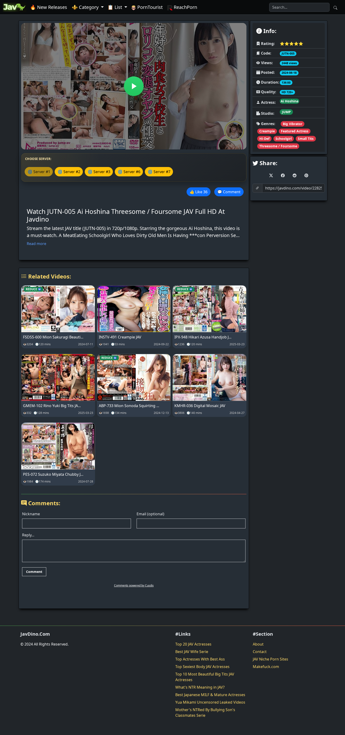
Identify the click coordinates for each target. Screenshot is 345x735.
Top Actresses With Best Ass (200, 659)
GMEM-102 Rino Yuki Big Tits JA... (52, 405)
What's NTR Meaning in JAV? (200, 687)
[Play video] (134, 86)
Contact (260, 651)
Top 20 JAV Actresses (193, 644)
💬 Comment (229, 191)
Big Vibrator (292, 124)
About (258, 644)
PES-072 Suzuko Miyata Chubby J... (53, 474)
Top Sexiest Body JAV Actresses (202, 666)
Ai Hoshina (289, 101)
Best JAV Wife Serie (191, 651)
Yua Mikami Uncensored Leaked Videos (210, 702)
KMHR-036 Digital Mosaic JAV (199, 405)
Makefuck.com (266, 666)
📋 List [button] (115, 7)
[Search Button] (335, 7)
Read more (36, 243)
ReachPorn (184, 7)
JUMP (286, 112)
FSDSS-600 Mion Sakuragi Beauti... (53, 337)
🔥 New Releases (48, 7)
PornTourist (149, 7)
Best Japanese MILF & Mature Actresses (210, 694)
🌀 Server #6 (129, 171)
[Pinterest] (306, 175)
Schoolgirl (284, 138)
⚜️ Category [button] (86, 7)
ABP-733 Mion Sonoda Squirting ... (129, 405)
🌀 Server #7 (159, 171)
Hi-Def (264, 138)
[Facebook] (283, 175)
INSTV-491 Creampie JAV (120, 337)
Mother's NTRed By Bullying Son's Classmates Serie (205, 712)
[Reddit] (294, 175)
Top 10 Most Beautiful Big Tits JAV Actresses (204, 677)
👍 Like (198, 191)
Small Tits (306, 138)
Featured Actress (294, 131)
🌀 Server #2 (69, 171)
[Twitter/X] (271, 175)
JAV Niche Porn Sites (270, 659)
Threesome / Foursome (278, 146)
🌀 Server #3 (99, 171)
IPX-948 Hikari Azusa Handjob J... (202, 337)
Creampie (267, 131)
